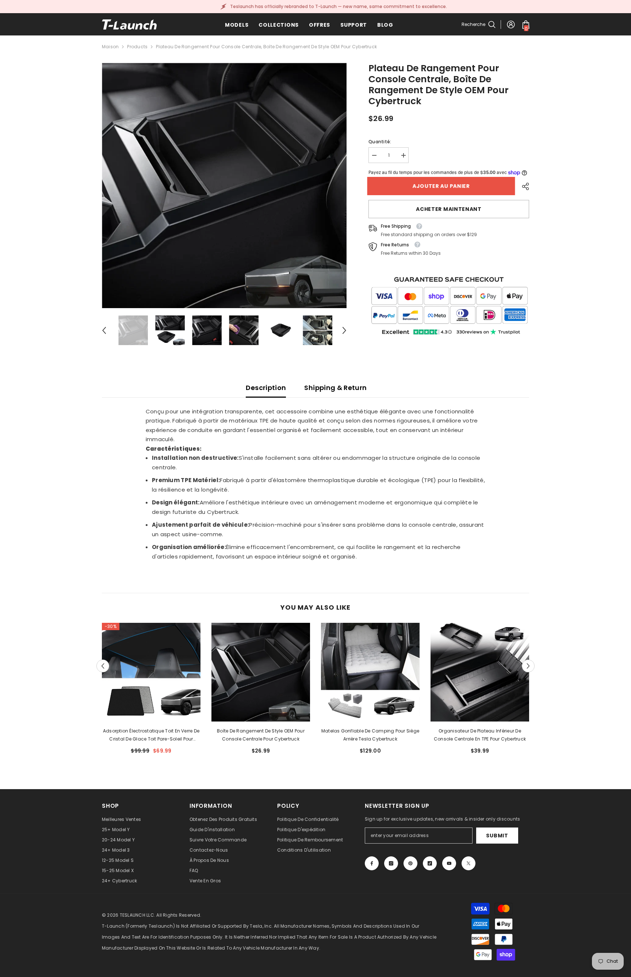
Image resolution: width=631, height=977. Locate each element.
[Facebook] (372, 863)
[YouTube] (449, 863)
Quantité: (379, 142)
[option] (224, 185)
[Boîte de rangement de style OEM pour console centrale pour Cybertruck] (260, 672)
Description (266, 387)
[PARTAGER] (522, 186)
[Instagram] (391, 863)
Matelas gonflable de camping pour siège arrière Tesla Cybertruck (370, 735)
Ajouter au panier (442, 186)
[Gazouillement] (468, 863)
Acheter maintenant (449, 209)
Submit (497, 835)
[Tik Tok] (430, 863)
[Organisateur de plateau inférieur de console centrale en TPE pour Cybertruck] (480, 672)
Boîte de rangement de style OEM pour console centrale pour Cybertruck (261, 735)
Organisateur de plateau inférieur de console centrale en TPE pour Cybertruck (480, 735)
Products (137, 46)
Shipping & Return (335, 387)
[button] (104, 330)
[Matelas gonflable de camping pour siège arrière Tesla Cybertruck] (370, 672)
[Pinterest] (410, 863)
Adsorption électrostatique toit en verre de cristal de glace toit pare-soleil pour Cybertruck (151, 735)
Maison (110, 46)
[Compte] (511, 24)
